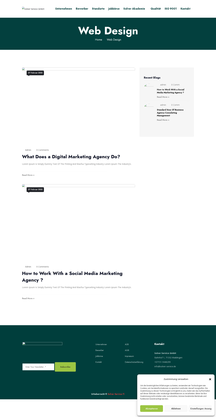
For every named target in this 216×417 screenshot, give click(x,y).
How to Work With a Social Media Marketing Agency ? (72, 276)
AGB (127, 350)
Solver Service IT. (116, 394)
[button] (210, 379)
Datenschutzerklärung (134, 362)
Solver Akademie (134, 9)
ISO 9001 (171, 9)
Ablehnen (176, 408)
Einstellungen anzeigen (201, 408)
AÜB (127, 344)
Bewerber (82, 9)
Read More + (28, 175)
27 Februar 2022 (35, 72)
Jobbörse (114, 9)
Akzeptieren (151, 408)
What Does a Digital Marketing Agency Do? (71, 156)
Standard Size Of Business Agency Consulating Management (170, 112)
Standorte (98, 9)
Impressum (129, 356)
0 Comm (175, 84)
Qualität (156, 9)
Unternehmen (63, 9)
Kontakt (185, 9)
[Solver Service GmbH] (33, 8)
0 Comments (42, 150)
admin (28, 150)
